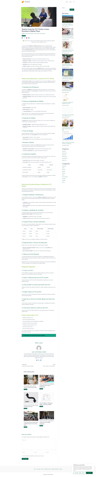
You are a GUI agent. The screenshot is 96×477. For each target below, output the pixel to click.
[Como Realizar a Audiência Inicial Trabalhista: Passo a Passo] (67, 97)
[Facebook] (22, 37)
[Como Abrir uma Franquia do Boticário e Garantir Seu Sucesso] (67, 58)
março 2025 (64, 151)
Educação (23, 35)
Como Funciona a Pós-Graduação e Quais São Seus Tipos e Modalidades (47, 385)
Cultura (63, 167)
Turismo (63, 182)
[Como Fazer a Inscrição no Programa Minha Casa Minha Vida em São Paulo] (67, 122)
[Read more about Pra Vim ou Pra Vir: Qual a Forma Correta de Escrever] (31, 397)
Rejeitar (83, 472)
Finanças (63, 173)
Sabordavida (27, 1)
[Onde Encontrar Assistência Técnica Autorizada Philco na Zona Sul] (67, 45)
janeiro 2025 (64, 154)
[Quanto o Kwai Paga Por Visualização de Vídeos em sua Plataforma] (67, 137)
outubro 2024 (64, 160)
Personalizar (76, 472)
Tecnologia (64, 178)
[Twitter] (24, 37)
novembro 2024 (64, 158)
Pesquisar (63, 7)
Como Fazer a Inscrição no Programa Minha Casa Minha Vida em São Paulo (68, 128)
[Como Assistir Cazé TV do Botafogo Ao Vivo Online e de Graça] (67, 110)
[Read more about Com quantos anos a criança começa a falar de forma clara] (31, 379)
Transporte (63, 180)
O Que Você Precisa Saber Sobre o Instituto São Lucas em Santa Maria (31, 424)
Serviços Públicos (65, 176)
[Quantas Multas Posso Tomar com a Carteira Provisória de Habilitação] (67, 73)
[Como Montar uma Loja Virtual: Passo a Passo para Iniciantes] (67, 85)
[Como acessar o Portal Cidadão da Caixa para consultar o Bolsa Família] (67, 31)
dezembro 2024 (64, 156)
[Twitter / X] (38, 360)
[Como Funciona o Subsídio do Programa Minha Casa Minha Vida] (67, 19)
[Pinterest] (26, 37)
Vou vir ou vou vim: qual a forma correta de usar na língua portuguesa (47, 422)
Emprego (63, 171)
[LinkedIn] (28, 37)
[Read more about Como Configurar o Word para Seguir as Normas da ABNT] (47, 396)
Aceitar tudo (89, 472)
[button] (73, 2)
